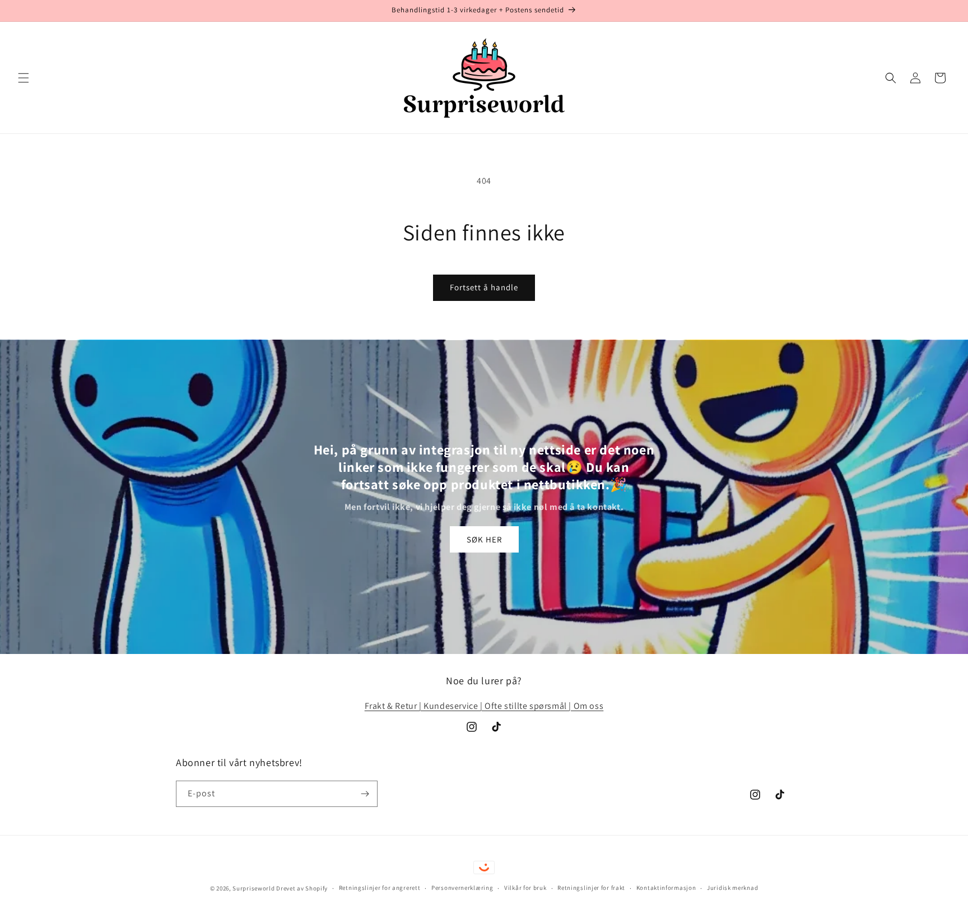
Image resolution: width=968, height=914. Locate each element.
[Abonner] (364, 794)
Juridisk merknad (732, 888)
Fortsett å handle (484, 287)
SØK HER (484, 539)
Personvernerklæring (462, 888)
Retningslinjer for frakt (591, 888)
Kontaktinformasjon (666, 888)
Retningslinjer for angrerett (380, 888)
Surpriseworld (253, 888)
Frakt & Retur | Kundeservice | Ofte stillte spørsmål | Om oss (484, 706)
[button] (23, 78)
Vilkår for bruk (525, 888)
